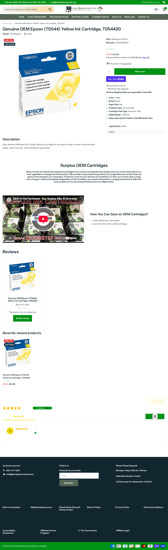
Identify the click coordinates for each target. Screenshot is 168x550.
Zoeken (50, 9)
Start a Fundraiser (11, 507)
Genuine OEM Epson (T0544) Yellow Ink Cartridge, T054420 (16, 376)
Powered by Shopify (38, 546)
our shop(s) (127, 63)
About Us (116, 17)
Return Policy (94, 507)
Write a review (22, 318)
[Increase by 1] (112, 69)
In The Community (87, 530)
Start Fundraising (37, 17)
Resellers (129, 17)
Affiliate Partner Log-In (150, 2)
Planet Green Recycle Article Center (69, 508)
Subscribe (69, 483)
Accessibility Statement (9, 531)
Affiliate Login (123, 530)
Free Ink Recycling (58, 17)
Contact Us (143, 17)
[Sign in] (157, 9)
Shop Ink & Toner (80, 17)
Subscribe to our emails (70, 470)
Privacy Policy (122, 507)
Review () (18, 416)
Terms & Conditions (153, 507)
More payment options (116, 85)
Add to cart (140, 71)
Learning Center (100, 17)
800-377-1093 (13, 470)
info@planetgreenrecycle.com (20, 474)
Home (21, 17)
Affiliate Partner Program (48, 531)
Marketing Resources (41, 507)
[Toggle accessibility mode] (163, 2)
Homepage (7, 23)
